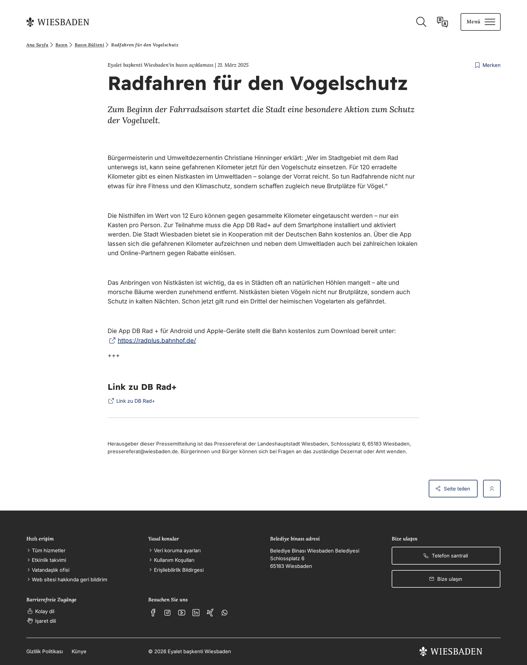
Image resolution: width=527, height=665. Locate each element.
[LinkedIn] (196, 613)
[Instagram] (167, 613)
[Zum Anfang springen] (492, 488)
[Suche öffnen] (421, 22)
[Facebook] (153, 613)
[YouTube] (182, 613)
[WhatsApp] (224, 613)
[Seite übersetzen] (442, 22)
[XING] (210, 613)
